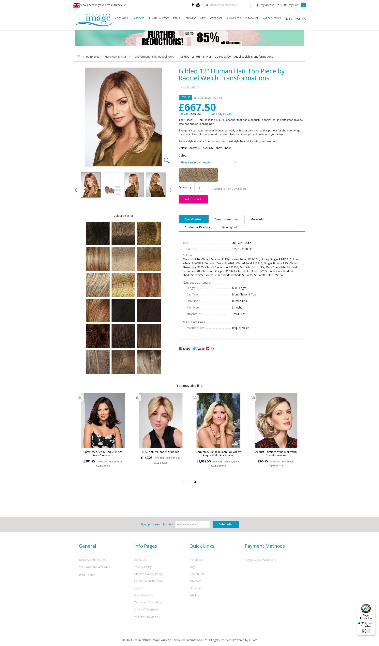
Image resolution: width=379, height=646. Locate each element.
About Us (140, 560)
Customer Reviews (197, 227)
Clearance (196, 588)
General (87, 546)
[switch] (366, 631)
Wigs (193, 567)
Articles (194, 595)
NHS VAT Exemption (147, 609)
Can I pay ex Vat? (221, 114)
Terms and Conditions (148, 602)
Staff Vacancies (144, 595)
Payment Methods (265, 546)
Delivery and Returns (92, 560)
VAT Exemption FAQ (147, 616)
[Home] (94, 20)
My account (268, 5)
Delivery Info (230, 227)
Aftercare (195, 581)
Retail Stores (87, 575)
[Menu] (372, 604)
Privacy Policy (143, 567)
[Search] (207, 5)
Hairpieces (196, 560)
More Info (257, 219)
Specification (194, 219)
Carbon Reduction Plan (148, 581)
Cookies (139, 588)
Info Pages (145, 546)
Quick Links (202, 546)
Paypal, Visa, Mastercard (260, 560)
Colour (183, 155)
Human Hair (197, 574)
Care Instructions (226, 219)
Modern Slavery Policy (148, 574)
